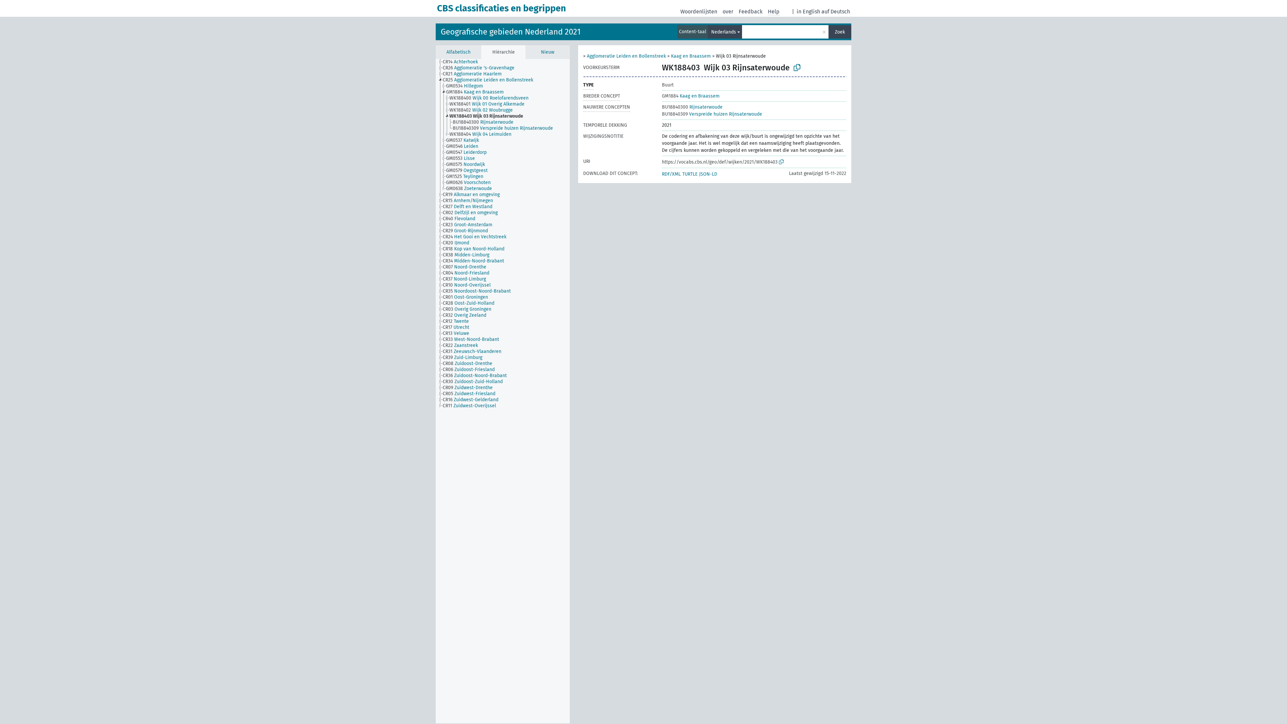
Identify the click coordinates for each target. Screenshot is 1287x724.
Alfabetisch (458, 52)
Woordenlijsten (698, 11)
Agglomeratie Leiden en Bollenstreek (626, 56)
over (728, 11)
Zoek (840, 32)
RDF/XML (671, 174)
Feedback (750, 11)
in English (808, 11)
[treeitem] (463, 62)
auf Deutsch (835, 11)
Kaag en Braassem (691, 56)
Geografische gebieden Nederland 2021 (510, 32)
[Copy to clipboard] (797, 68)
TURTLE (689, 174)
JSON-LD (708, 174)
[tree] (503, 391)
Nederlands (723, 32)
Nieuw (547, 52)
